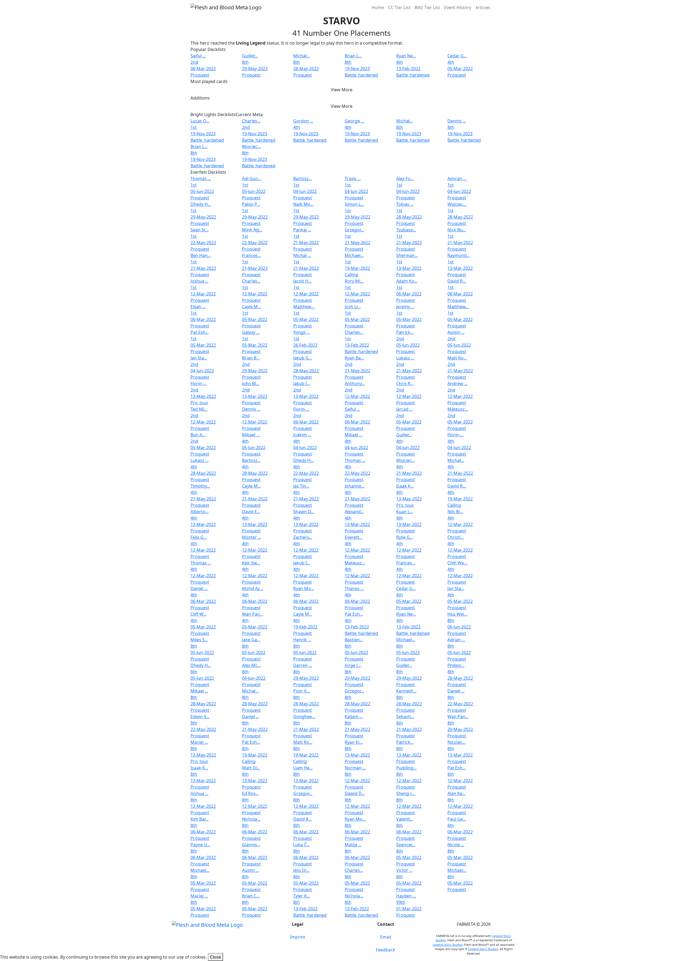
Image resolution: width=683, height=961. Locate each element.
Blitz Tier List (427, 7)
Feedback (385, 950)
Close (215, 957)
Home (378, 7)
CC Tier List (399, 7)
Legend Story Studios (448, 945)
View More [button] (341, 90)
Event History (457, 7)
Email (385, 937)
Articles (482, 7)
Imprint (297, 937)
